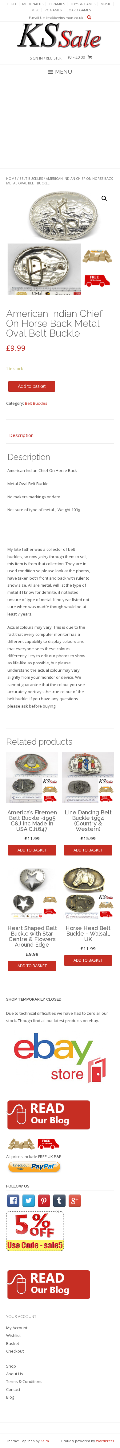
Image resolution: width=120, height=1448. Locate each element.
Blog (10, 1397)
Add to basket (32, 386)
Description (21, 435)
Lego (11, 4)
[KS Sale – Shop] (60, 36)
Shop (11, 1366)
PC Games (53, 10)
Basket (12, 1343)
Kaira (45, 1440)
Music (106, 4)
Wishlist (13, 1335)
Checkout (15, 1351)
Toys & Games (82, 4)
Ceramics (57, 4)
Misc (35, 10)
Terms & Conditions (24, 1381)
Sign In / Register (46, 58)
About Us (14, 1374)
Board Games (78, 10)
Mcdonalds (32, 4)
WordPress (105, 1440)
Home (11, 178)
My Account (16, 1327)
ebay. (94, 1020)
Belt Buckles (31, 178)
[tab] (60, 435)
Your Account (21, 1316)
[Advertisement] (60, 124)
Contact (13, 1389)
